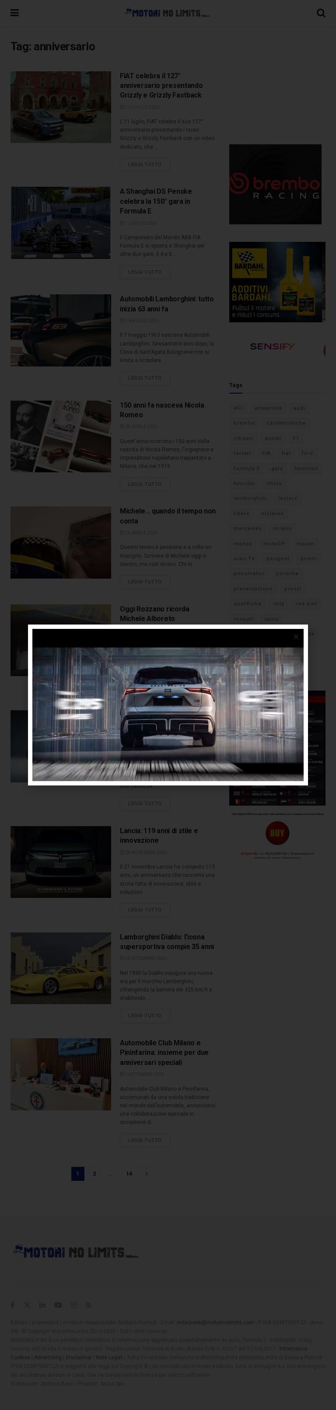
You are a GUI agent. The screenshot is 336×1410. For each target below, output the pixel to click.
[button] (296, 636)
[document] (168, 705)
